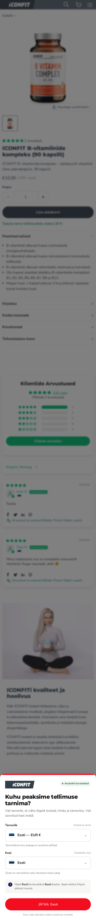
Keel (8, 853)
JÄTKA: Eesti (48, 904)
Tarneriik (11, 825)
